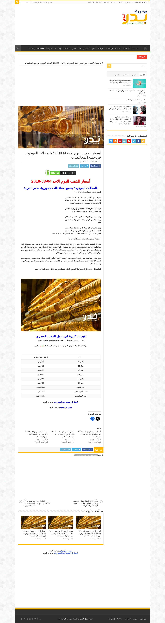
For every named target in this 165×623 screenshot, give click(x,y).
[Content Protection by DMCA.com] (61, 173)
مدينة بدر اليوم (48, 402)
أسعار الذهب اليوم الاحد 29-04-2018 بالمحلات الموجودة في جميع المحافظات (36, 434)
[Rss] (51, 2)
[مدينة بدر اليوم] (134, 16)
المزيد (50, 48)
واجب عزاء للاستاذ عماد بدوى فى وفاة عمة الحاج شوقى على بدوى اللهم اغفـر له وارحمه (85, 502)
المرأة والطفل (84, 48)
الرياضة (100, 48)
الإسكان (127, 48)
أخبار (118, 48)
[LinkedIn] (41, 2)
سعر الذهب (84, 63)
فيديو (74, 48)
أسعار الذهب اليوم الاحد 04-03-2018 (86, 455)
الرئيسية (145, 48)
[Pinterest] (44, 2)
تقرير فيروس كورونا (128, 57)
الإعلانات (91, 2)
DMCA (120, 2)
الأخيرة (142, 75)
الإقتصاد (110, 48)
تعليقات (125, 75)
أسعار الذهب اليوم (94, 192)
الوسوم (116, 75)
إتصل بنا (98, 2)
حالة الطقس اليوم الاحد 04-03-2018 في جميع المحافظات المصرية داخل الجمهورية (36, 502)
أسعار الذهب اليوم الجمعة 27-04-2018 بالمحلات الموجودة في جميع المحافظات (34, 533)
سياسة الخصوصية (109, 2)
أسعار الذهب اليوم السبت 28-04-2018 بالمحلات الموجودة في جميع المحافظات (61, 533)
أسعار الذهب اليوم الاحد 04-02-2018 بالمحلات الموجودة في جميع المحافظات (89, 434)
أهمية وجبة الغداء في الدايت (136, 100)
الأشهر (134, 75)
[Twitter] (46, 2)
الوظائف (67, 48)
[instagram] (33, 2)
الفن (93, 48)
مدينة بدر (137, 48)
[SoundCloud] (35, 2)
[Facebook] (49, 2)
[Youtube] (39, 2)
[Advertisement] (64, 25)
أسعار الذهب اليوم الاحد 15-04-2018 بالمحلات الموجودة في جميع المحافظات (62, 434)
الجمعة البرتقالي (36, 48)
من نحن (127, 2)
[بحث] (17, 2)
